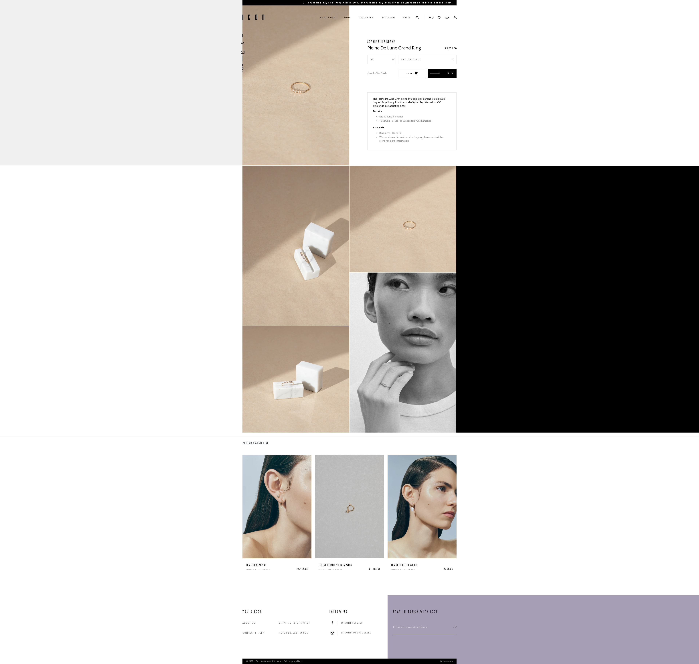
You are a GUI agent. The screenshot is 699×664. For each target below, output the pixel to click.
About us (248, 623)
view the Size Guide (377, 73)
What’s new (328, 17)
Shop (347, 17)
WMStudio (448, 661)
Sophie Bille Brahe (381, 42)
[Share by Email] (242, 52)
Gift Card (388, 17)
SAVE (409, 73)
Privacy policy (293, 661)
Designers (366, 17)
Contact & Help (253, 633)
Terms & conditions (268, 661)
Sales (407, 17)
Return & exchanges (293, 633)
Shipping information (295, 623)
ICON (253, 17)
